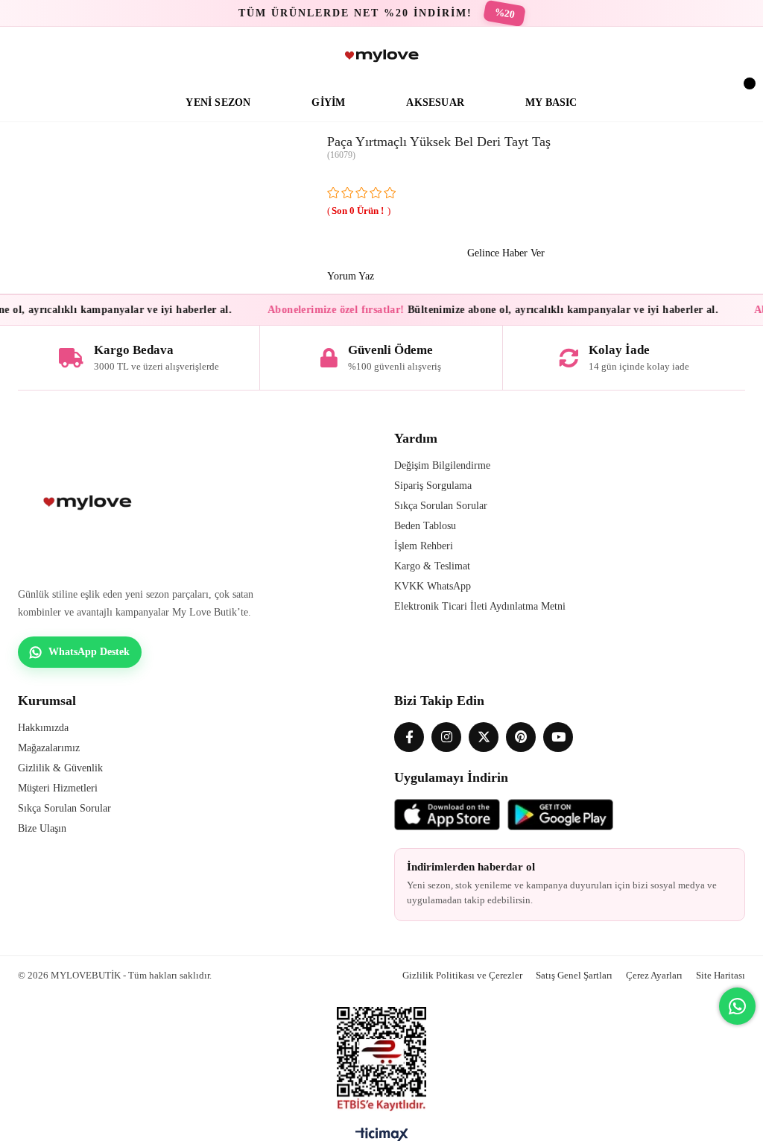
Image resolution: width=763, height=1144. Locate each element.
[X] (483, 737)
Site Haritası (720, 975)
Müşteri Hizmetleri (58, 788)
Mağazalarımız (49, 747)
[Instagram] (446, 737)
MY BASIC (551, 102)
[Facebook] (409, 737)
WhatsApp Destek (89, 651)
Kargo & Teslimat (432, 566)
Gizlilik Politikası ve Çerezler (462, 975)
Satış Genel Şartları (574, 975)
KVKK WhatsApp (432, 586)
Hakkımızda (43, 727)
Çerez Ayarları (654, 975)
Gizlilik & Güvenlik (60, 768)
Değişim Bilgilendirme (442, 465)
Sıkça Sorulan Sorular (440, 505)
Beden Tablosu (425, 525)
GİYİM (328, 102)
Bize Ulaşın (42, 828)
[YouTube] (558, 737)
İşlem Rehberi (423, 546)
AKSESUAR (435, 102)
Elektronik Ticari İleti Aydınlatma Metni (480, 606)
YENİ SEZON (218, 102)
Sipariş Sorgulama (433, 485)
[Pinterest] (521, 737)
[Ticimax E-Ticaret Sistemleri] (381, 1138)
